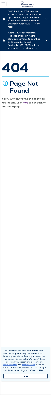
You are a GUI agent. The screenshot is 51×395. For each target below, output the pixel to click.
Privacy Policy (10, 364)
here (25, 102)
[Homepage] (27, 4)
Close (25, 376)
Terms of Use (28, 364)
